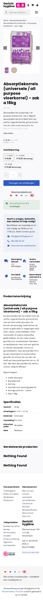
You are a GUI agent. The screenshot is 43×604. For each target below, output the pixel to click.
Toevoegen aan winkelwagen (21, 183)
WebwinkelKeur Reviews (12, 591)
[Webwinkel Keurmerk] (12, 554)
